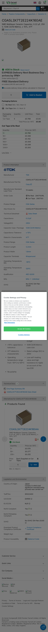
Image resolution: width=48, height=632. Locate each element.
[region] (24, 316)
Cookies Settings (24, 334)
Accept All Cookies (24, 329)
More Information (9, 322)
